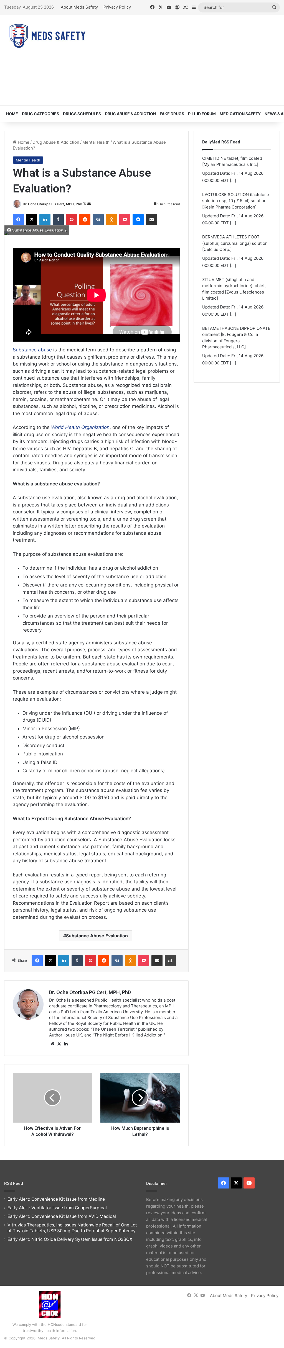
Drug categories (40, 113)
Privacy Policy (117, 7)
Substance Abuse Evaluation (97, 935)
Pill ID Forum (202, 113)
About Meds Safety (79, 7)
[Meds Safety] (47, 36)
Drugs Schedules (82, 113)
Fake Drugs (172, 113)
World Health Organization (80, 427)
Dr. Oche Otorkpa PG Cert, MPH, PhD (52, 204)
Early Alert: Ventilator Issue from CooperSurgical (57, 1207)
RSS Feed (13, 1183)
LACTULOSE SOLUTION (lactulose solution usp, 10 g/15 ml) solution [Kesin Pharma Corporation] (235, 190)
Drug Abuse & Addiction (130, 113)
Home (12, 113)
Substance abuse (32, 350)
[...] (233, 169)
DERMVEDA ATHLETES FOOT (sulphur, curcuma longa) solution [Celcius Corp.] (235, 232)
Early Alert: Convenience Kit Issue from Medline (56, 1199)
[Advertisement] (191, 59)
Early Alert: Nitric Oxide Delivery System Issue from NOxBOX (69, 1239)
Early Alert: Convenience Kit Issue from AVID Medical (61, 1216)
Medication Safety (240, 113)
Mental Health (96, 142)
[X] (59, 1044)
